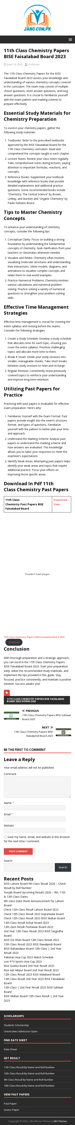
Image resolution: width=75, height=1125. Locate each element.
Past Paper (10, 1103)
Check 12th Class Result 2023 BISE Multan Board (34, 918)
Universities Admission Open (21, 1031)
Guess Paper (11, 1109)
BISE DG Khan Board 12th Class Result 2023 (31, 940)
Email (7, 814)
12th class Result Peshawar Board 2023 (28, 927)
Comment (10, 774)
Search (8, 860)
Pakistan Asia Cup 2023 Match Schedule (28, 957)
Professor (34, 64)
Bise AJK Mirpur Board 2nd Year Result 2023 (31, 970)
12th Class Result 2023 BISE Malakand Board (32, 974)
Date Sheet (10, 1049)
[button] (69, 39)
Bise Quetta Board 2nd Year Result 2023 (29, 966)
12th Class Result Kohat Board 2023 (26, 922)
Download (14, 642)
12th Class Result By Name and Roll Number (29, 1073)
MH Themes (60, 1121)
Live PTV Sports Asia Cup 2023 (23, 961)
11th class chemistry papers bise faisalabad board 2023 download (35, 700)
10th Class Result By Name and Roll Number (29, 1085)
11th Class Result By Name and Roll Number (29, 1067)
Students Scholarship (16, 1025)
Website (9, 825)
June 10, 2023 (14, 64)
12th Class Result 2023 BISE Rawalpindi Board (32, 944)
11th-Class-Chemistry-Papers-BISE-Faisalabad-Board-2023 (34, 637)
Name (8, 803)
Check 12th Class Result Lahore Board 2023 (31, 909)
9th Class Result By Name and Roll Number (28, 1079)
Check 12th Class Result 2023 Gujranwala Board (34, 914)
